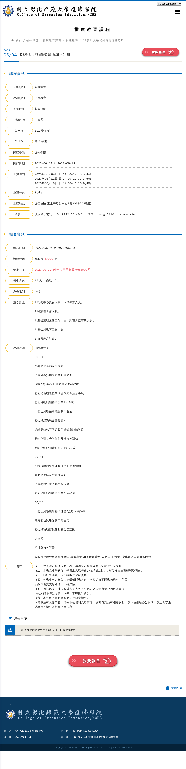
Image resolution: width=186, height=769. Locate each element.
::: (9, 40)
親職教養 (72, 40)
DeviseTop (126, 747)
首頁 (18, 40)
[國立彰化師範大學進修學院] (49, 10)
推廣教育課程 (52, 40)
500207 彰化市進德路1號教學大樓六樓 (95, 737)
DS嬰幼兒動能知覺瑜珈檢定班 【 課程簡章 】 (47, 630)
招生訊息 (32, 40)
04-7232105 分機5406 (29, 730)
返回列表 (176, 688)
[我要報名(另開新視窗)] (160, 52)
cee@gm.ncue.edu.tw (85, 730)
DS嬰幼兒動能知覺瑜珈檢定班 (45, 54)
